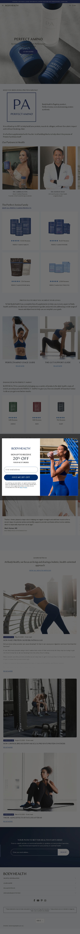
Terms (21, 487)
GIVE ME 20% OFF (21, 477)
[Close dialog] (75, 441)
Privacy (25, 487)
